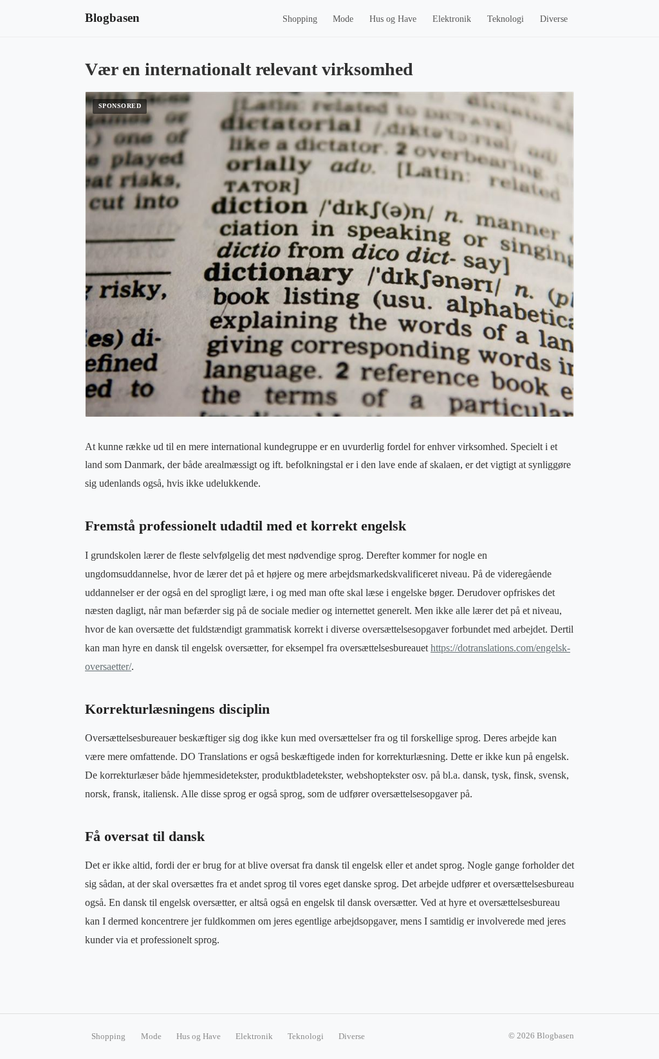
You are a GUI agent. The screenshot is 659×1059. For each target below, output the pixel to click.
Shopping (300, 19)
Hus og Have (392, 19)
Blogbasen (112, 17)
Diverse (554, 19)
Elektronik (451, 19)
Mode (343, 19)
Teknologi (505, 19)
